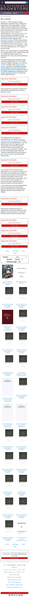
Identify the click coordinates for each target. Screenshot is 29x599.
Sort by (9, 259)
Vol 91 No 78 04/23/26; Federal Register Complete (7, 516)
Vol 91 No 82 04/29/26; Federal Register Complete (7, 471)
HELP (15, 13)
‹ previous (15, 251)
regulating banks (6, 149)
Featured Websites (14, 587)
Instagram (15, 595)
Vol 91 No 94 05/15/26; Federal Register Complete (21, 306)
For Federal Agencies (14, 585)
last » (15, 253)
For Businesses (14, 582)
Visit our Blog (14, 593)
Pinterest (19, 595)
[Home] (14, 9)
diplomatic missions (7, 40)
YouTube (17, 595)
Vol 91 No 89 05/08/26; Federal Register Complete (21, 328)
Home (2, 16)
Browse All (8, 16)
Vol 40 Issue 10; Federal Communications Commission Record (7, 328)
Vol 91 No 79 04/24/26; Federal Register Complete (21, 448)
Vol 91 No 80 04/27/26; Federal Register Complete (21, 516)
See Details (14, 558)
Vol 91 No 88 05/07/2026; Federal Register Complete (21, 374)
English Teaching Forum (8, 73)
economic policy (6, 141)
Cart (25, 13)
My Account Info (14, 580)
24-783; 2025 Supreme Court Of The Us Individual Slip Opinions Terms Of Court (7, 400)
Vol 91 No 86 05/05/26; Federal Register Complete (7, 374)
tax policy (15, 141)
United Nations (18, 43)
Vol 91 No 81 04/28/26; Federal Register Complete (7, 539)
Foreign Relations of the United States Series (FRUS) (13, 68)
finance (22, 139)
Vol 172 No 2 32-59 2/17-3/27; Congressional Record (21, 539)
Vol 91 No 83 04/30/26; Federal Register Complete (21, 471)
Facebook (10, 595)
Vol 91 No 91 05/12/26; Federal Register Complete (21, 351)
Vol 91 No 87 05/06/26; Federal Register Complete (21, 397)
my (6, 13)
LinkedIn (22, 595)
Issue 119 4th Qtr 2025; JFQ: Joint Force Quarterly (7, 283)
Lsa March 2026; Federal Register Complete (21, 493)
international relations (18, 33)
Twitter (12, 595)
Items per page (11, 262)
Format (5, 257)
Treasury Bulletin (8, 154)
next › (24, 251)
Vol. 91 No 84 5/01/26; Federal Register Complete (7, 448)
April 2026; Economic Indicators (21, 282)
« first (7, 251)
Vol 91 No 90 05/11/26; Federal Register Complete (7, 351)
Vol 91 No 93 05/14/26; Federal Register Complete (7, 306)
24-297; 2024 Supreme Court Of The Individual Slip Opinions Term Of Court (21, 425)
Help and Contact (14, 577)
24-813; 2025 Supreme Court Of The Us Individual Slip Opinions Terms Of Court (7, 425)
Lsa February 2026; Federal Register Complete (7, 493)
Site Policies (14, 575)
